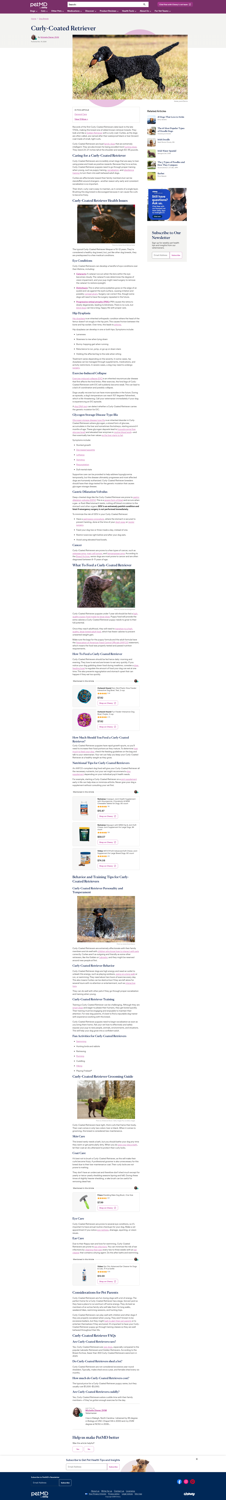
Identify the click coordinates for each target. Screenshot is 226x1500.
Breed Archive (82, 556)
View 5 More (81, 119)
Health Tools (128, 10)
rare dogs (108, 1347)
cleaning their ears (93, 1249)
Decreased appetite (85, 449)
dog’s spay (120, 522)
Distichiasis (81, 287)
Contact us (119, 1491)
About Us (144, 10)
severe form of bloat (113, 500)
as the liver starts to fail (112, 435)
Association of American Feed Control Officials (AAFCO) (102, 642)
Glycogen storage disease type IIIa (89, 420)
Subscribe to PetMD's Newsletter (45, 1477)
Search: (72, 4)
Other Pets (56, 10)
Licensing (130, 1491)
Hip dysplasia (79, 318)
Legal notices (127, 1494)
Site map (138, 1494)
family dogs (109, 143)
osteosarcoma (79, 553)
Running (80, 1056)
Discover (89, 10)
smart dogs (78, 1007)
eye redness (103, 1230)
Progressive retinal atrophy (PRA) (92, 301)
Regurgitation (82, 464)
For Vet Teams (161, 10)
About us (95, 1491)
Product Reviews (108, 10)
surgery (76, 367)
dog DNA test (80, 406)
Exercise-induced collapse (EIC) (88, 378)
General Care (81, 114)
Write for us (106, 1491)
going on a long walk (125, 974)
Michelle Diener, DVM (49, 37)
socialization (113, 170)
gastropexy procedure (93, 519)
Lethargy (80, 454)
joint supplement (129, 779)
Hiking (79, 1065)
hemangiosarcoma (116, 553)
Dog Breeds (44, 19)
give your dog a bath (127, 1144)
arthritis (117, 324)
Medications (73, 10)
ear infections (100, 1246)
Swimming (81, 1041)
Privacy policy (113, 1494)
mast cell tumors (94, 553)
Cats (43, 10)
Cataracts (81, 273)
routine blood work (122, 432)
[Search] (144, 4)
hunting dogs (130, 146)
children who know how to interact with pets (118, 951)
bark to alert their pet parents (117, 1321)
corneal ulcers (91, 294)
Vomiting (80, 459)
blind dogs (81, 307)
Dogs (32, 10)
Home (33, 19)
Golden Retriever (94, 132)
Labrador (103, 957)
